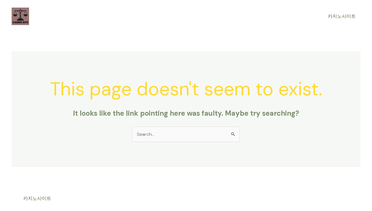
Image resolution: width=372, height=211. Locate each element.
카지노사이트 (342, 16)
